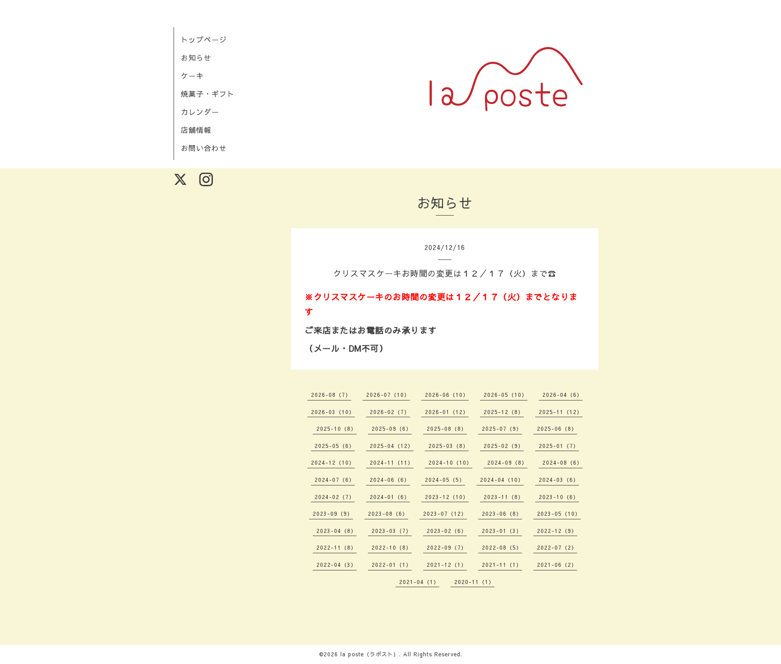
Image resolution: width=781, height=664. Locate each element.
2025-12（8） (504, 411)
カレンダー (200, 112)
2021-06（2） (557, 564)
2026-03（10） (333, 411)
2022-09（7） (447, 547)
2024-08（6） (562, 462)
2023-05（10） (559, 513)
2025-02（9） (504, 445)
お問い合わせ (204, 148)
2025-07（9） (502, 428)
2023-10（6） (559, 496)
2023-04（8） (336, 530)
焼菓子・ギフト (208, 94)
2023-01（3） (502, 530)
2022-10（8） (392, 547)
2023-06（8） (502, 513)
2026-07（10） (388, 394)
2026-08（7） (331, 394)
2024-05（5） (445, 479)
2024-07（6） (335, 479)
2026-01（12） (447, 411)
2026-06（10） (447, 394)
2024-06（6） (390, 479)
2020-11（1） (474, 581)
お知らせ (196, 57)
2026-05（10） (505, 394)
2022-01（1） (392, 564)
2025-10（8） (336, 428)
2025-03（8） (448, 445)
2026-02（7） (390, 411)
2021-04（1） (419, 581)
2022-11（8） (336, 547)
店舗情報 (196, 130)
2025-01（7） (559, 445)
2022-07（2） (557, 547)
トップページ (204, 39)
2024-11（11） (392, 462)
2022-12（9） (557, 530)
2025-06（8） (557, 428)
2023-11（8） (504, 496)
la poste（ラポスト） (369, 654)
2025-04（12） (392, 445)
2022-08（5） (502, 547)
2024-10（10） (450, 462)
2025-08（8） (447, 428)
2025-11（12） (561, 411)
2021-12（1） (447, 564)
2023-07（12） (445, 513)
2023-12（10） (447, 496)
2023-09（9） (333, 513)
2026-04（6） (562, 394)
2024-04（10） (502, 479)
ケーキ (192, 75)
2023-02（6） (447, 530)
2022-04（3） (336, 564)
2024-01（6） (390, 496)
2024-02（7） (335, 496)
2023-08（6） (388, 513)
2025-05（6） (335, 445)
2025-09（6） (392, 428)
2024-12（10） (333, 462)
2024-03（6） (559, 479)
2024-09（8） (507, 462)
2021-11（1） (502, 564)
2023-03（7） (392, 530)
